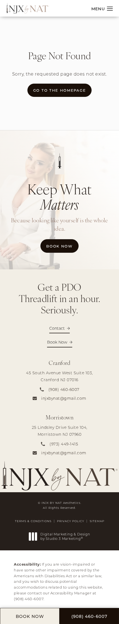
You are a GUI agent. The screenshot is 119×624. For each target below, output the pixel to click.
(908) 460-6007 (28, 599)
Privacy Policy (70, 521)
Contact (57, 328)
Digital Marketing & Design (65, 536)
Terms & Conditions (33, 521)
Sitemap (97, 521)
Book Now (62, 245)
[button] (110, 9)
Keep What (59, 196)
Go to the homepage (59, 90)
